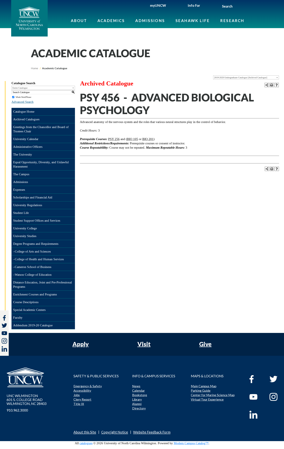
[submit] (236, 6)
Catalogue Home (23, 111)
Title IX (78, 404)
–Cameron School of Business (32, 267)
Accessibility (82, 390)
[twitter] (4, 326)
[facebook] (256, 379)
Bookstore (139, 395)
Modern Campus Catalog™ (191, 443)
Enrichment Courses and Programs (35, 294)
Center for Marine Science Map (213, 395)
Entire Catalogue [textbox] (20, 88)
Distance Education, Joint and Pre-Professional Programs (42, 284)
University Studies (24, 236)
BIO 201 (148, 139)
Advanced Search (23, 102)
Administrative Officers (27, 146)
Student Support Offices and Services (36, 220)
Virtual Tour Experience (207, 399)
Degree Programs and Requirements (35, 243)
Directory (139, 408)
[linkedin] (256, 415)
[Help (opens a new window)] (276, 85)
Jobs (76, 395)
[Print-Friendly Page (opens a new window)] (272, 85)
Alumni (137, 404)
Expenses (19, 189)
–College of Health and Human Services (38, 259)
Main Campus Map (203, 386)
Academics (111, 20)
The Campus (21, 174)
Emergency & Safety (87, 386)
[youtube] (256, 397)
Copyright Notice (114, 432)
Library (137, 399)
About (79, 20)
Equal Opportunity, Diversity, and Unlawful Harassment (41, 164)
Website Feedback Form (151, 432)
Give (205, 344)
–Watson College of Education (32, 274)
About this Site (84, 432)
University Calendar (25, 139)
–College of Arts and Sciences (32, 251)
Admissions (150, 20)
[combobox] (246, 77)
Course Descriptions (25, 302)
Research (232, 20)
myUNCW (158, 5)
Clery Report (82, 399)
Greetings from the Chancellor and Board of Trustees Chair (41, 129)
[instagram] (4, 341)
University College (25, 228)
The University (22, 154)
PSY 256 (114, 139)
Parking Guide (201, 390)
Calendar (138, 390)
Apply (80, 344)
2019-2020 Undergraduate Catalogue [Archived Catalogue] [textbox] (240, 77)
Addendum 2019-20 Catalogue (33, 325)
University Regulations (27, 205)
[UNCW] (29, 18)
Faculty (18, 317)
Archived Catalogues (26, 119)
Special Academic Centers (29, 310)
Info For (194, 5)
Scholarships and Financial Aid (32, 197)
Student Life (21, 213)
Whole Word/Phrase (23, 97)
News (136, 386)
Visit (144, 344)
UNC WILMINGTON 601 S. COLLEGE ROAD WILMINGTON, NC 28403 (27, 400)
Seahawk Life (193, 20)
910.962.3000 (17, 410)
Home (34, 68)
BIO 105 (132, 139)
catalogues (86, 443)
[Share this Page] (267, 85)
